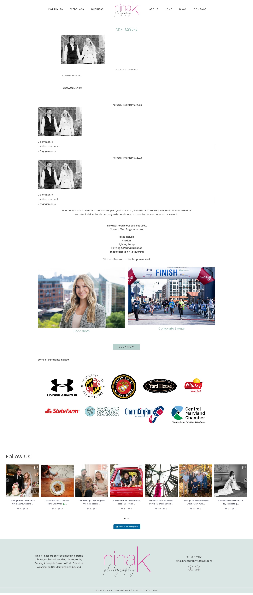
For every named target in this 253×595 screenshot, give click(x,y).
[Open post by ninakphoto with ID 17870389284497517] (57, 480)
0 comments (126, 69)
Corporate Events (171, 328)
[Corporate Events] (171, 296)
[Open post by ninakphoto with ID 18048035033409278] (126, 480)
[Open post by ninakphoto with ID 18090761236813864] (22, 480)
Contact (200, 9)
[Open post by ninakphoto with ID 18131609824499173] (91, 480)
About (153, 9)
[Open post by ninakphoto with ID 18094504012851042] (195, 480)
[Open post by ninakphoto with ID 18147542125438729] (161, 480)
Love (169, 9)
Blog (182, 9)
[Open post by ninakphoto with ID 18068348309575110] (230, 480)
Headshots (81, 331)
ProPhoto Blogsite (145, 590)
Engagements (72, 87)
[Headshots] (81, 297)
